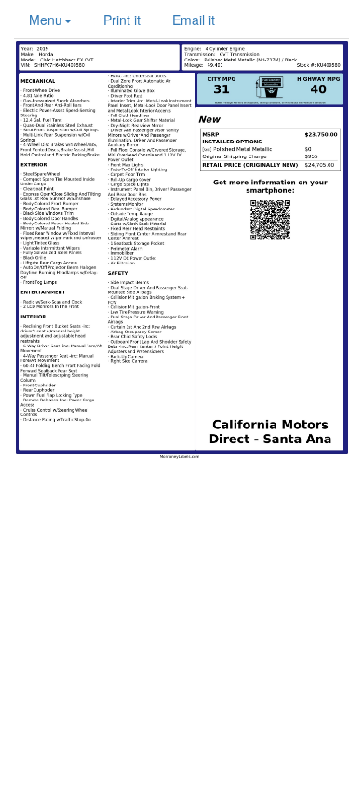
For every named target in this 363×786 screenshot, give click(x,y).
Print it (122, 19)
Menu (45, 19)
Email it (193, 19)
